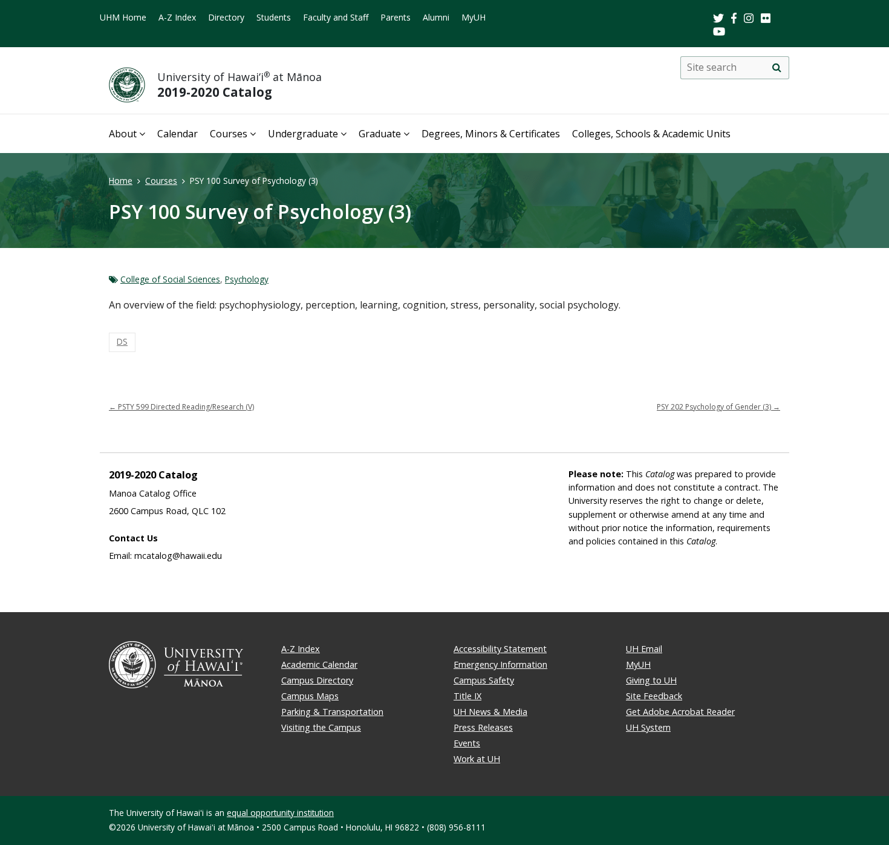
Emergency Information (500, 664)
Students (273, 17)
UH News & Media (490, 711)
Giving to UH (651, 680)
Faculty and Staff (335, 17)
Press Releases (483, 727)
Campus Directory (317, 680)
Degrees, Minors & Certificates (491, 133)
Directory (226, 17)
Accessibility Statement (500, 648)
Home (120, 180)
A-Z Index (177, 17)
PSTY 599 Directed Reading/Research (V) (181, 407)
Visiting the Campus (321, 727)
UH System (648, 727)
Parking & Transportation (332, 711)
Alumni (436, 17)
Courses (228, 133)
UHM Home (123, 17)
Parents (395, 17)
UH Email (644, 648)
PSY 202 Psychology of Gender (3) (718, 407)
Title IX (467, 696)
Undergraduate (303, 133)
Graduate (380, 133)
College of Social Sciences (170, 279)
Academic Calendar (319, 664)
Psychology (247, 279)
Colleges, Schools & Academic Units (651, 133)
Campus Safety (484, 680)
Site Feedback (654, 696)
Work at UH (477, 759)
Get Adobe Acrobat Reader (680, 711)
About (123, 133)
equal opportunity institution (280, 812)
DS (122, 341)
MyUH (473, 17)
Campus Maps (310, 696)
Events (467, 743)
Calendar (177, 133)
